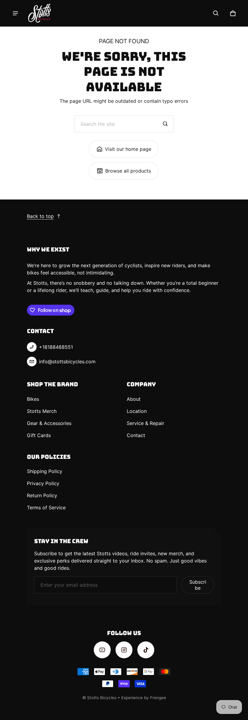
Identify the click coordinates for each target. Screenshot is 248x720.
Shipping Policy (44, 471)
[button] (215, 13)
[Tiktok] (145, 649)
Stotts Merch (42, 411)
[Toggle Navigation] (15, 13)
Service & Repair (145, 423)
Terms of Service (46, 507)
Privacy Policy (43, 483)
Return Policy (42, 495)
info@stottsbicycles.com (67, 361)
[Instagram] (124, 649)
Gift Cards (39, 435)
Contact (136, 435)
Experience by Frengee (143, 697)
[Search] (165, 123)
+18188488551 (56, 347)
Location (137, 411)
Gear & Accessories (49, 423)
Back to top (40, 216)
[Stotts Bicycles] (40, 13)
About (134, 399)
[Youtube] (102, 649)
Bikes (33, 399)
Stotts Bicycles (101, 697)
